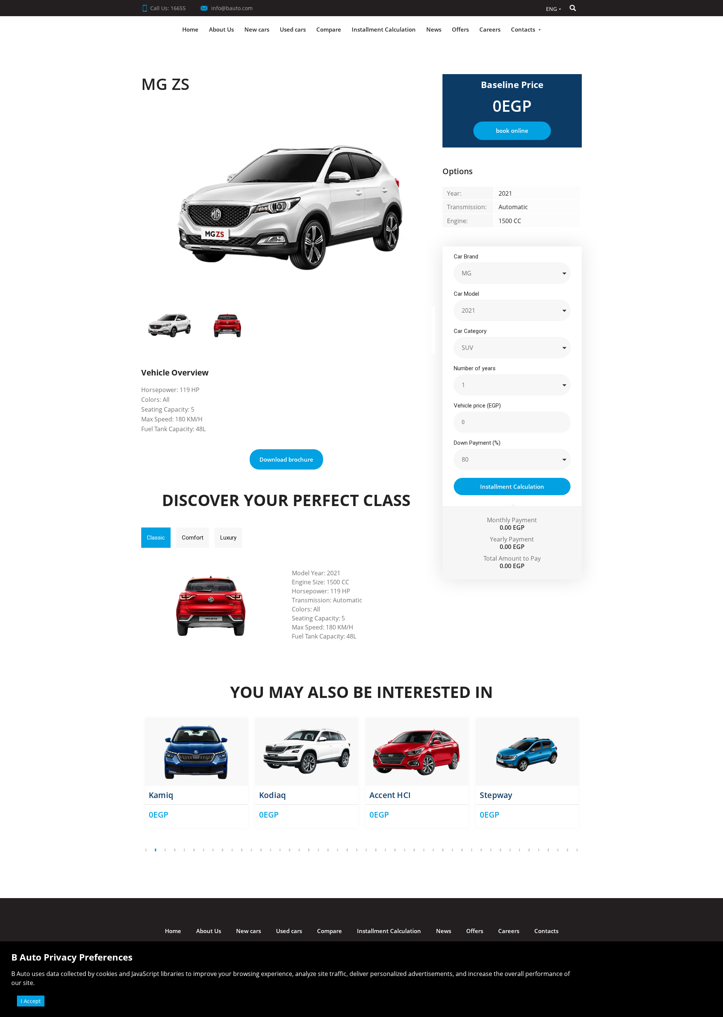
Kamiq (161, 795)
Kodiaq (272, 795)
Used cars (293, 29)
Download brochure (286, 459)
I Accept (31, 1001)
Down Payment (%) (477, 442)
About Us (221, 29)
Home (190, 29)
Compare (328, 29)
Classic (156, 537)
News (433, 29)
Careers (489, 29)
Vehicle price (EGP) (477, 405)
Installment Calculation (384, 29)
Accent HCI (389, 795)
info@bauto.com (231, 8)
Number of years (475, 368)
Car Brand (466, 256)
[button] (552, 8)
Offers (460, 29)
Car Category (470, 331)
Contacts (523, 29)
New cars (256, 29)
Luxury (228, 537)
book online (512, 130)
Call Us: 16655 (168, 8)
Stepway (496, 795)
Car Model (466, 293)
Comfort (192, 537)
